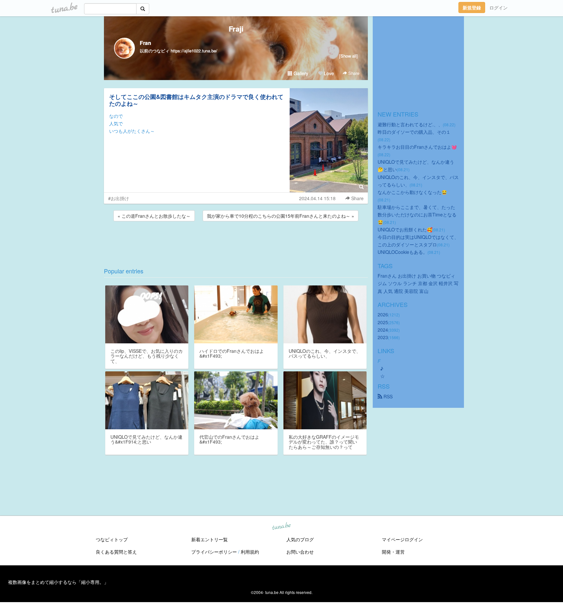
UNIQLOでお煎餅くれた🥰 (405, 229)
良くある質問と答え (116, 551)
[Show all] (348, 56)
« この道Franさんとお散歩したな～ (154, 216)
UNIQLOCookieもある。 (402, 252)
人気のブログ (300, 539)
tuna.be (281, 526)
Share (353, 73)
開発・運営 (393, 551)
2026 (383, 314)
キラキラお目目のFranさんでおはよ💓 (417, 147)
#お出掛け (118, 198)
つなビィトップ (112, 539)
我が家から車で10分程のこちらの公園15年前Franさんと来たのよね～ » (280, 216)
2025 (383, 322)
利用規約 (250, 551)
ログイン (498, 7)
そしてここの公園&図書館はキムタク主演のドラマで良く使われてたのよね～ (196, 100)
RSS (387, 396)
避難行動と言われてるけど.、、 (410, 124)
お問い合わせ (300, 551)
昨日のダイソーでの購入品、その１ (414, 132)
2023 (383, 337)
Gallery (300, 73)
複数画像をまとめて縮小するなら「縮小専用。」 (58, 582)
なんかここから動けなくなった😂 (412, 192)
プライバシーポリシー (214, 551)
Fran (145, 43)
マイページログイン (402, 539)
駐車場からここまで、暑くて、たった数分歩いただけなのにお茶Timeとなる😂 (417, 214)
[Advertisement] (236, 240)
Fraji (236, 28)
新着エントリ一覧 (209, 539)
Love (328, 73)
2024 (383, 329)
